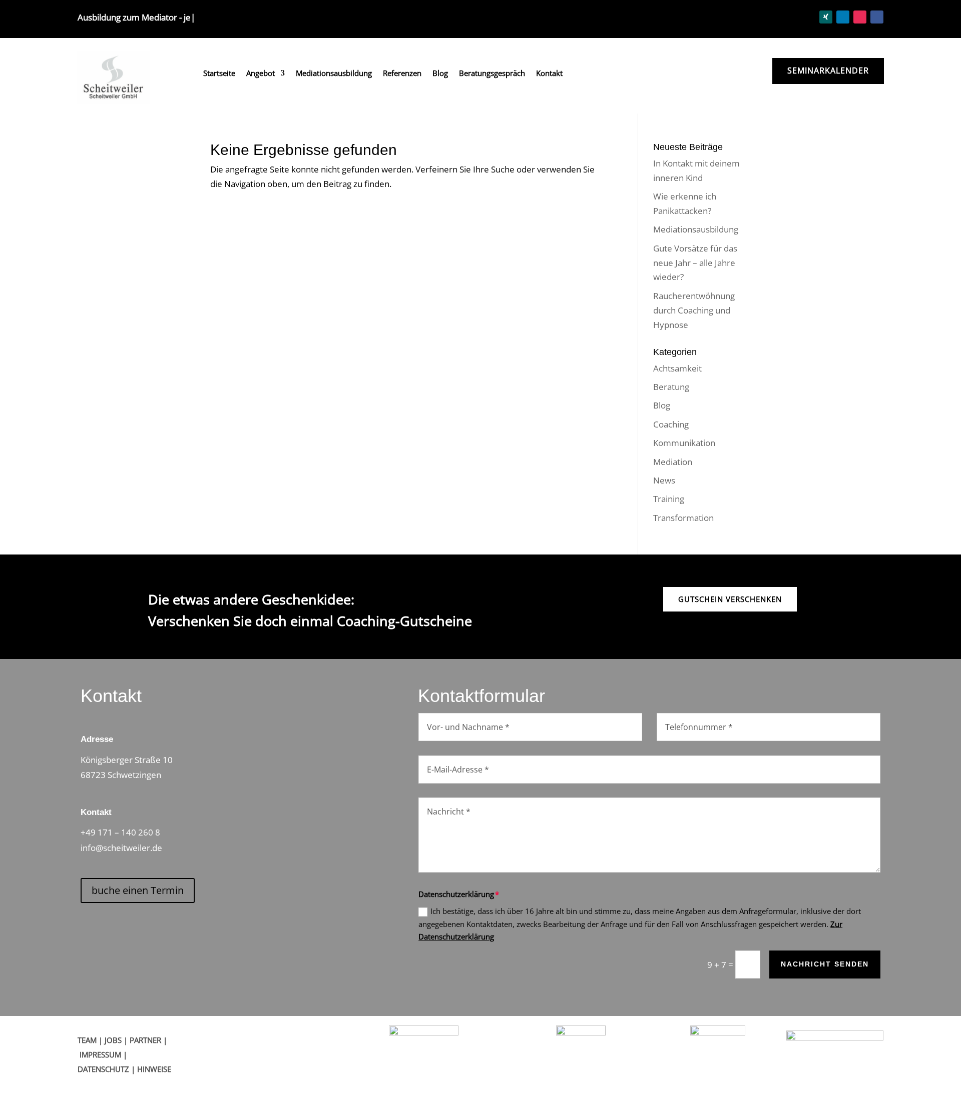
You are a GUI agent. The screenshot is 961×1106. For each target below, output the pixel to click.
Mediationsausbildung (334, 74)
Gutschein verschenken (730, 599)
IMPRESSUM (100, 1055)
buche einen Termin (138, 890)
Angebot (260, 74)
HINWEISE (154, 1069)
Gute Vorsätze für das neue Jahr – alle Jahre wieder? (695, 262)
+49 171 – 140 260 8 (120, 832)
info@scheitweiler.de (121, 848)
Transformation (683, 518)
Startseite (219, 74)
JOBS (113, 1040)
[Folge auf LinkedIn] (842, 17)
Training (668, 498)
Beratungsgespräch (492, 74)
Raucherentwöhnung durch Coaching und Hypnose (694, 310)
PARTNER (145, 1040)
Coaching (671, 424)
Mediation (672, 462)
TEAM (87, 1040)
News (664, 480)
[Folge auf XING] (825, 17)
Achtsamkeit (677, 368)
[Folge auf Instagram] (859, 17)
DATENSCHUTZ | (107, 1069)
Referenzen (402, 74)
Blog (440, 74)
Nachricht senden (825, 964)
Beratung (671, 386)
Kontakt (549, 74)
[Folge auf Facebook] (876, 17)
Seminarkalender (828, 70)
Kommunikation (684, 442)
